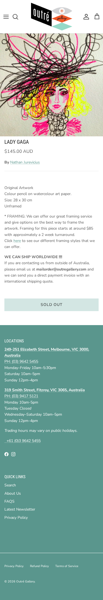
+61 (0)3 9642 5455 (22, 440)
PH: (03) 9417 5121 (21, 396)
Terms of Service (66, 566)
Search (10, 485)
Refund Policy (39, 566)
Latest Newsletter (19, 509)
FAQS (9, 501)
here (17, 240)
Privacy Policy (16, 517)
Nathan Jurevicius (25, 162)
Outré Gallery (25, 581)
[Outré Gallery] (51, 16)
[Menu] (6, 17)
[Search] (18, 17)
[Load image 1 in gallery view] (51, 84)
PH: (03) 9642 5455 (21, 361)
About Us (12, 493)
